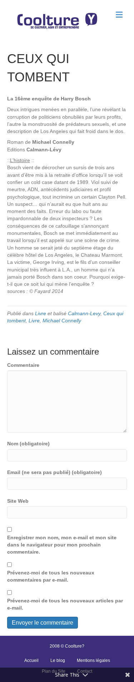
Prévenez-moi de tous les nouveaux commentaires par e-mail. (50, 576)
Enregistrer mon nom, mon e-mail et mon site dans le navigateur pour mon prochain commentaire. (61, 545)
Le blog (57, 660)
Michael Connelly (62, 320)
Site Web (18, 501)
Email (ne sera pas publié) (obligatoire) (54, 472)
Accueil (31, 660)
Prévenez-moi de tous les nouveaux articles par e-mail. (65, 604)
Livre (40, 313)
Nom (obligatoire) (28, 443)
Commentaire (23, 365)
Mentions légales (93, 660)
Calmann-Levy (84, 313)
